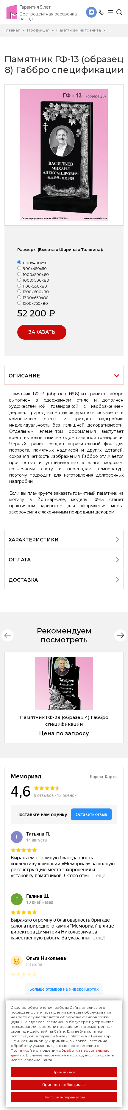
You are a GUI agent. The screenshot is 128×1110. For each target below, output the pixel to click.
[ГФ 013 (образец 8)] (64, 155)
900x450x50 (35, 268)
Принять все (64, 1072)
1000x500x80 (36, 280)
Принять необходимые (64, 1084)
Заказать (41, 332)
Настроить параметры (64, 1097)
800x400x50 (35, 262)
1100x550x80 (35, 286)
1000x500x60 (36, 274)
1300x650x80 (36, 297)
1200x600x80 (36, 291)
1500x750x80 (35, 303)
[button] (120, 635)
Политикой (21, 1050)
